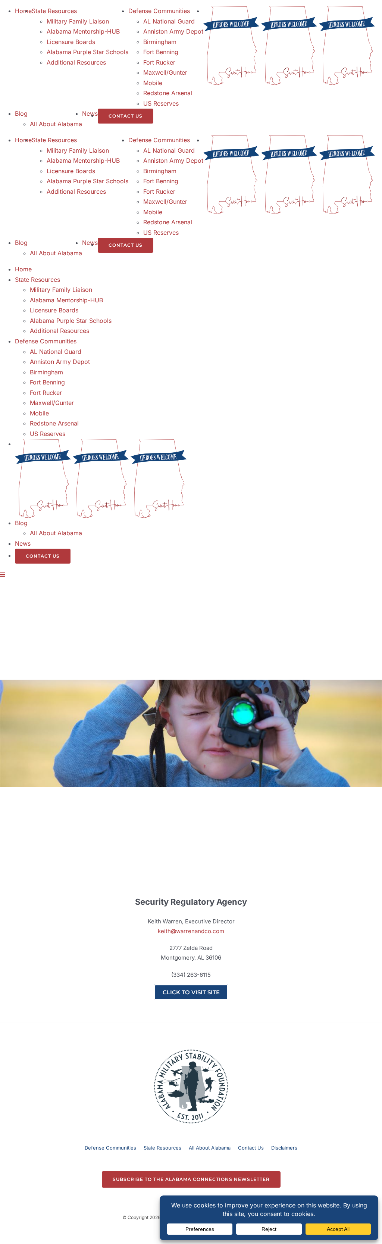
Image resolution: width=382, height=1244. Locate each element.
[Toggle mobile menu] (3, 574)
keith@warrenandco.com (191, 931)
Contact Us (251, 1148)
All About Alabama (210, 1148)
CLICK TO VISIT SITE (191, 992)
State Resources (162, 1148)
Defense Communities (110, 1148)
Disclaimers (284, 1148)
